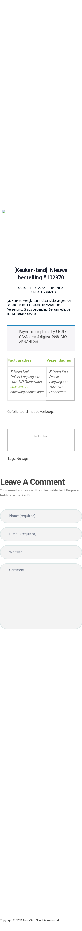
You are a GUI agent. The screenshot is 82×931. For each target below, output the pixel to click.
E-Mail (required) (22, 533)
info (59, 288)
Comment (16, 569)
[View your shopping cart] (1, 249)
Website (15, 551)
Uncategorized (43, 292)
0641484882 (19, 386)
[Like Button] (10, 469)
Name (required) (22, 515)
